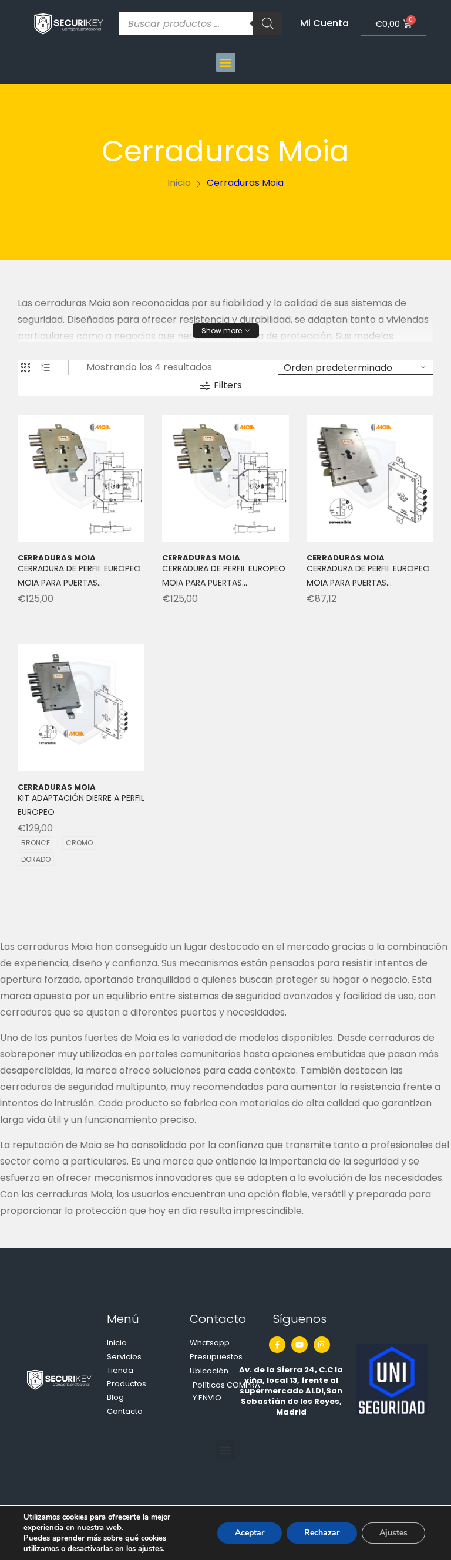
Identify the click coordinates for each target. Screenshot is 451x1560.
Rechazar (321, 1532)
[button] (225, 62)
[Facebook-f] (277, 1344)
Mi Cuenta (324, 23)
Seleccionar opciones (88, 857)
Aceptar (249, 1532)
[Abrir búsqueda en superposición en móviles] (200, 23)
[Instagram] (322, 1344)
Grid (25, 367)
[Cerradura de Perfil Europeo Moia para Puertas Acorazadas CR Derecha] (81, 478)
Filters (228, 385)
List (45, 367)
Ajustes (393, 1532)
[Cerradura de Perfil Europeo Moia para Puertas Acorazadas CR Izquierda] (225, 478)
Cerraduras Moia (57, 523)
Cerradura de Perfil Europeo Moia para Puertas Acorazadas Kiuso (368, 548)
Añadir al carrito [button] (88, 592)
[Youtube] (299, 1344)
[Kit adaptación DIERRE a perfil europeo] (81, 707)
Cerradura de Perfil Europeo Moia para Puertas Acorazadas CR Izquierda (223, 548)
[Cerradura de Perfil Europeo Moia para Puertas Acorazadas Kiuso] (370, 478)
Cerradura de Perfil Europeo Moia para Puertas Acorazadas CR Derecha (79, 548)
